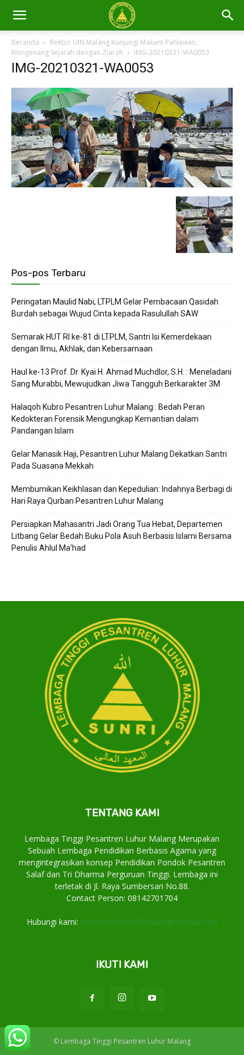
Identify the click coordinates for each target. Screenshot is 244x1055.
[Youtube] (152, 999)
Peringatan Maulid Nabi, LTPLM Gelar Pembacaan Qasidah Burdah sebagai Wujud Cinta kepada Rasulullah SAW (114, 307)
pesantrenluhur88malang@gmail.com (149, 921)
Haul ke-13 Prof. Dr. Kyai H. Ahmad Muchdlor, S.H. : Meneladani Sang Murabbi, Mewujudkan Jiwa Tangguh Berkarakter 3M (121, 377)
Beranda (25, 42)
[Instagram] (122, 998)
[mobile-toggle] (19, 15)
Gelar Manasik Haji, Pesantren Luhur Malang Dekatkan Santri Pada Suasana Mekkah (119, 459)
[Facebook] (92, 999)
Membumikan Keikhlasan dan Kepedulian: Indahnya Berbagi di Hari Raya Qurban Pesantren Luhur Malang (121, 494)
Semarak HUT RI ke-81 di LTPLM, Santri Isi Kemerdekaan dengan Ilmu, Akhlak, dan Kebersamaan (111, 342)
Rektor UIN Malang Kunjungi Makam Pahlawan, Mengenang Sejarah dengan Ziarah (104, 47)
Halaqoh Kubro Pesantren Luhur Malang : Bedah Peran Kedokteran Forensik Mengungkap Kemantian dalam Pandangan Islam (108, 418)
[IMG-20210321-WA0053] (122, 185)
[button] (228, 15)
